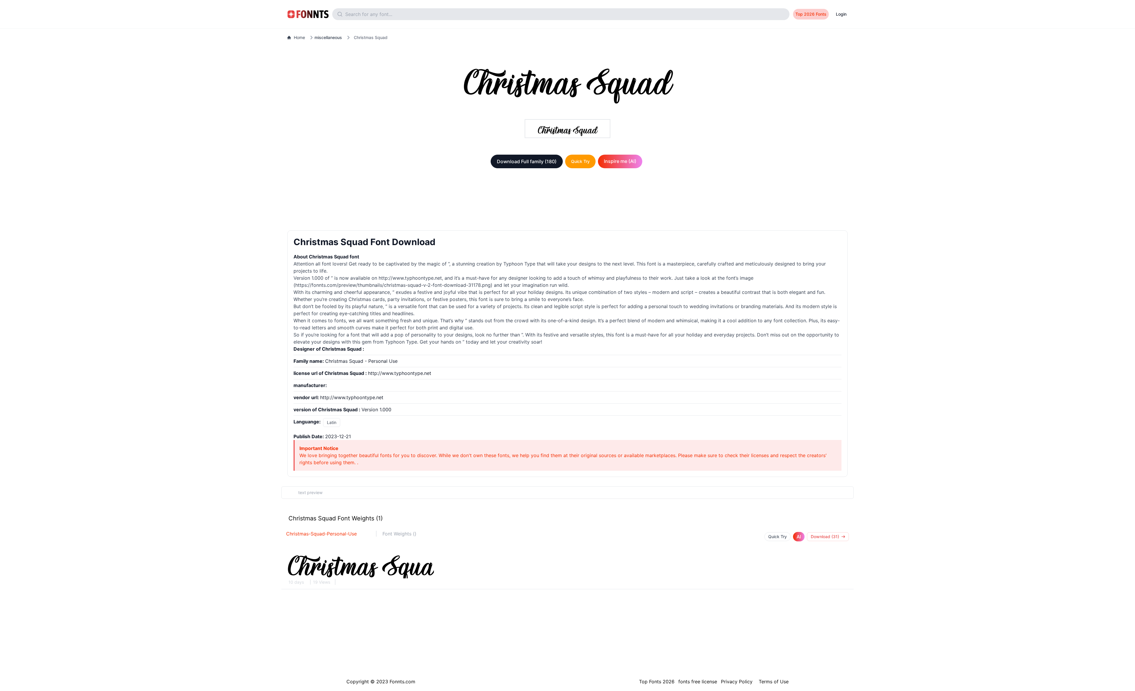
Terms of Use (774, 681)
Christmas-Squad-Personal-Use (321, 534)
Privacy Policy (737, 681)
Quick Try (580, 161)
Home (299, 37)
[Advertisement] (567, 200)
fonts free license (697, 681)
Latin (331, 422)
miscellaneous (328, 37)
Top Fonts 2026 (656, 681)
